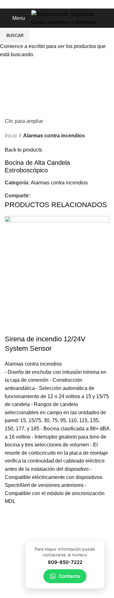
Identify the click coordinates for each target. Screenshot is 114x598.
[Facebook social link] (46, 4)
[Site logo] (69, 18)
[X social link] (53, 4)
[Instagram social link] (60, 4)
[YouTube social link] (68, 4)
